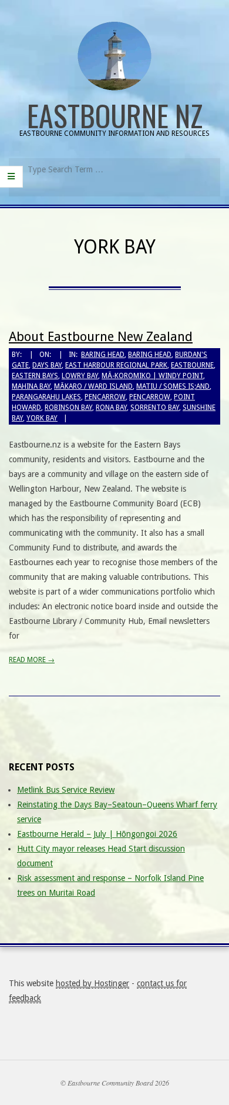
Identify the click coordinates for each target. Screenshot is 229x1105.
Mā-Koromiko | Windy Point (152, 376)
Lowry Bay (80, 376)
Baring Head (102, 354)
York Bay (42, 418)
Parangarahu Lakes (46, 397)
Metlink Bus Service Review (65, 789)
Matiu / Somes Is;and (173, 386)
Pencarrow (105, 397)
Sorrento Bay (154, 407)
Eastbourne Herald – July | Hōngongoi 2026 (97, 834)
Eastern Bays (35, 376)
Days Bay (47, 365)
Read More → (32, 660)
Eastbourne (192, 365)
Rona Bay (111, 407)
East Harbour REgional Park (116, 365)
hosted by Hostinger (92, 983)
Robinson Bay (68, 407)
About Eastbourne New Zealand (101, 336)
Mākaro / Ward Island (93, 386)
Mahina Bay (31, 386)
